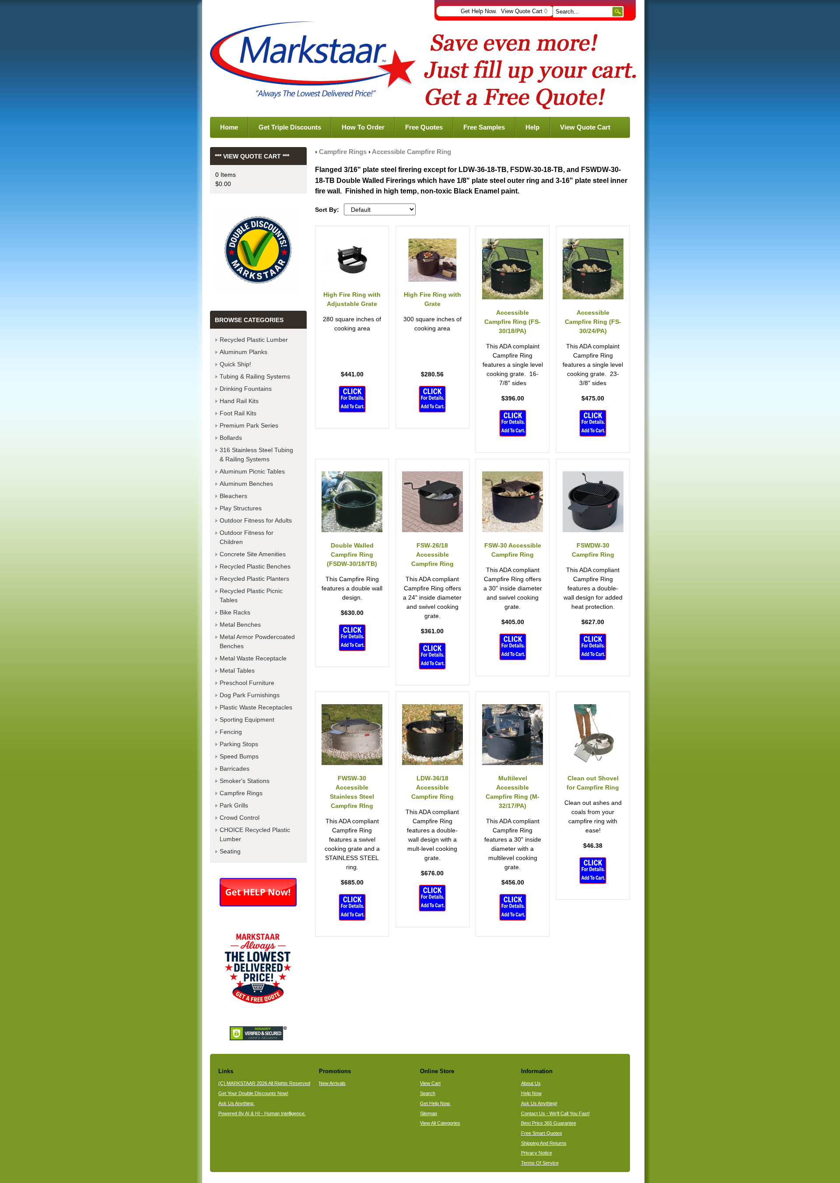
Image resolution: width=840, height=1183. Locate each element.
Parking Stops (239, 744)
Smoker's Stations (245, 780)
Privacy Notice (536, 1152)
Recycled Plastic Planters (254, 578)
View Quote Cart (524, 11)
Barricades (234, 768)
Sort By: (327, 209)
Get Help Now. (479, 11)
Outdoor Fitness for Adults (256, 520)
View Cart (430, 1083)
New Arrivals (332, 1083)
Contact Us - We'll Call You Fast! (555, 1113)
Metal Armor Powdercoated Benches (257, 641)
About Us (531, 1083)
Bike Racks (235, 612)
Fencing (231, 731)
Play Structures (241, 508)
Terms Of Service (540, 1162)
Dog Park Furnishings (250, 695)
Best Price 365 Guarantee (548, 1123)
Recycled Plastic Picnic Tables (251, 595)
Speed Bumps (239, 756)
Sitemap (428, 1113)
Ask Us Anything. (236, 1103)
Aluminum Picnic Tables (252, 471)
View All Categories (440, 1123)
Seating (230, 851)
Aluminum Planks (243, 351)
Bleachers (233, 495)
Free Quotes (424, 127)
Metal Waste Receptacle (253, 658)
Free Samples (484, 127)
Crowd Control (239, 817)
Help (532, 127)
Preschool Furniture (247, 682)
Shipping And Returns (544, 1143)
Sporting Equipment (247, 719)
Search (427, 1093)
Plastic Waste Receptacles (256, 707)
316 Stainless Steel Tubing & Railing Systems (256, 454)
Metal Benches (240, 624)
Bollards (231, 437)
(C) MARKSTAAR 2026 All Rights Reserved (264, 1083)
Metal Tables (237, 670)
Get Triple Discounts (290, 127)
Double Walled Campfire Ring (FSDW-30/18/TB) (352, 554)
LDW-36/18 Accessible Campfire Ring (432, 787)
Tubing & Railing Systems (255, 376)
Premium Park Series (249, 425)
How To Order (363, 127)
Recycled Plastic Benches (255, 566)
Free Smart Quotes (541, 1133)
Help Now (531, 1093)
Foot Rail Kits (238, 413)
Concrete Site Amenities (253, 554)
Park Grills (234, 805)
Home (229, 127)
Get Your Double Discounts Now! (253, 1093)
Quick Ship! (235, 364)
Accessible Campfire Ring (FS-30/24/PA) (593, 321)
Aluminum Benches (246, 483)
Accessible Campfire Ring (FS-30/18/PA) (512, 321)
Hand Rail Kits (239, 400)
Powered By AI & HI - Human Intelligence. (262, 1113)
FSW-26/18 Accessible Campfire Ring (432, 554)
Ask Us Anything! (539, 1103)
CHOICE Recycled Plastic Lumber (255, 834)
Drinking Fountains (246, 388)
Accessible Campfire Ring (411, 151)
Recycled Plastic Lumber (254, 339)
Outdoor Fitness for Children (246, 537)
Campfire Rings (343, 151)
